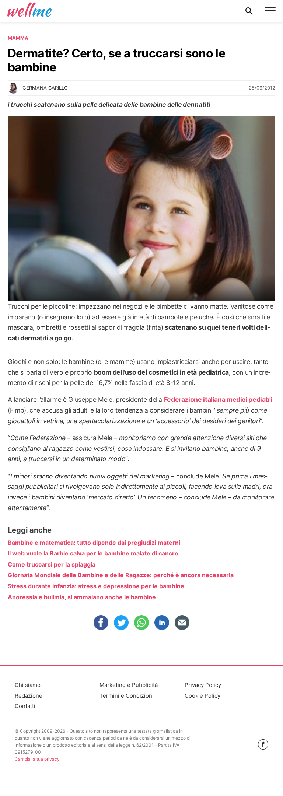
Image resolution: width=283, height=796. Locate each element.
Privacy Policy (203, 684)
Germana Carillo (45, 88)
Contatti (25, 705)
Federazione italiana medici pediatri (218, 399)
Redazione (28, 695)
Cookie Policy (202, 695)
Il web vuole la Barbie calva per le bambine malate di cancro (93, 553)
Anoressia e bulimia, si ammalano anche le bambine (82, 597)
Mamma (18, 38)
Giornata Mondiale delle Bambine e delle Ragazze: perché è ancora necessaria (121, 575)
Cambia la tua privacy (37, 759)
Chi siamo (28, 684)
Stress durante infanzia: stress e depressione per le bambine (96, 586)
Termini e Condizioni (126, 695)
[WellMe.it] (29, 11)
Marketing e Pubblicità (128, 684)
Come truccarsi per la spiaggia (51, 564)
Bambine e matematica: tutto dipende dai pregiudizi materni (94, 542)
